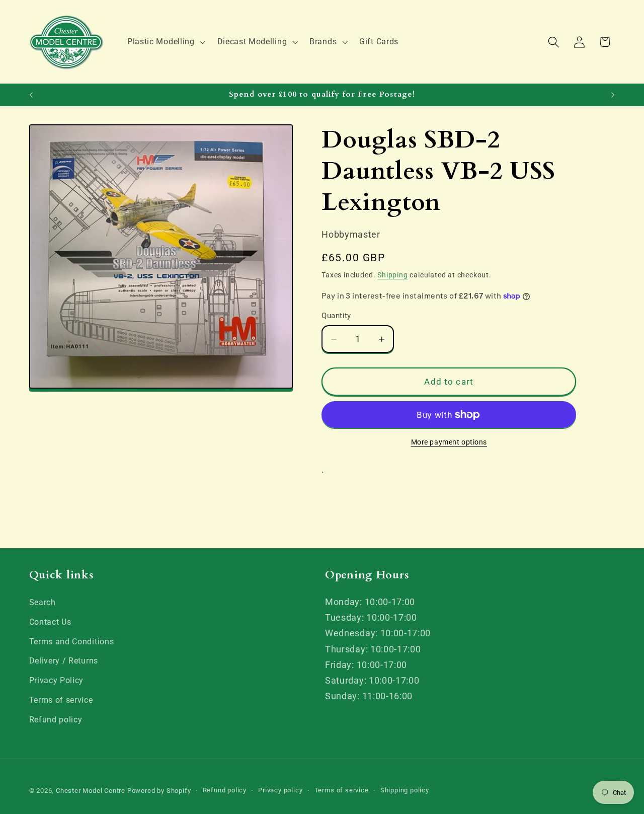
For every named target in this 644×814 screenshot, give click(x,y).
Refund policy (56, 719)
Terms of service (61, 700)
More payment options (449, 442)
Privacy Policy (56, 680)
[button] (165, 42)
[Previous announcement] (31, 95)
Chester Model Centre (90, 790)
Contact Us (50, 622)
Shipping (392, 275)
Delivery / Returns (63, 660)
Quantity (336, 315)
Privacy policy (280, 790)
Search (42, 602)
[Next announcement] (613, 95)
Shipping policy (404, 790)
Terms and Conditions (71, 641)
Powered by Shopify (159, 790)
